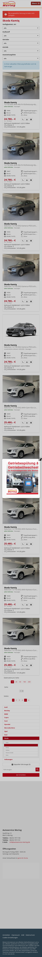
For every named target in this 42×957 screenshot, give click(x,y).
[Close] (40, 459)
